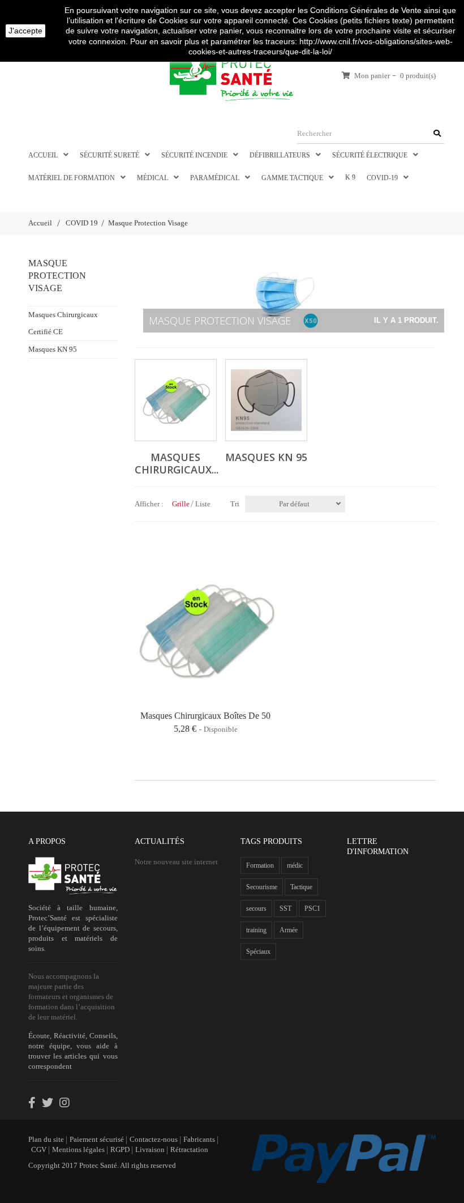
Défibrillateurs (281, 155)
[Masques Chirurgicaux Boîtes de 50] (206, 631)
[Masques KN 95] (266, 400)
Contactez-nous (154, 1139)
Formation (260, 865)
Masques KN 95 (52, 349)
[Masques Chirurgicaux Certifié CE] (176, 400)
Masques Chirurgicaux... (176, 463)
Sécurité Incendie (195, 155)
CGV (38, 1149)
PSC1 (312, 908)
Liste (202, 504)
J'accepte (25, 30)
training (256, 930)
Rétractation (189, 1149)
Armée (289, 930)
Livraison (150, 1149)
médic (295, 865)
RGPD (120, 1149)
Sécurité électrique (370, 155)
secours (256, 908)
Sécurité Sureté (110, 155)
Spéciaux (258, 951)
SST (285, 908)
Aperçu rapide (134, 631)
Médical (153, 178)
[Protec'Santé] (232, 74)
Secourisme (261, 887)
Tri (234, 504)
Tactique (301, 887)
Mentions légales (78, 1149)
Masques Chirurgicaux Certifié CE (63, 323)
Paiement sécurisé (97, 1139)
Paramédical (215, 178)
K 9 (350, 177)
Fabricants (199, 1139)
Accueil (43, 155)
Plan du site (46, 1139)
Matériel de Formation (72, 178)
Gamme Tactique (293, 178)
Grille (181, 504)
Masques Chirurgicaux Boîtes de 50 (205, 715)
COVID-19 (383, 178)
